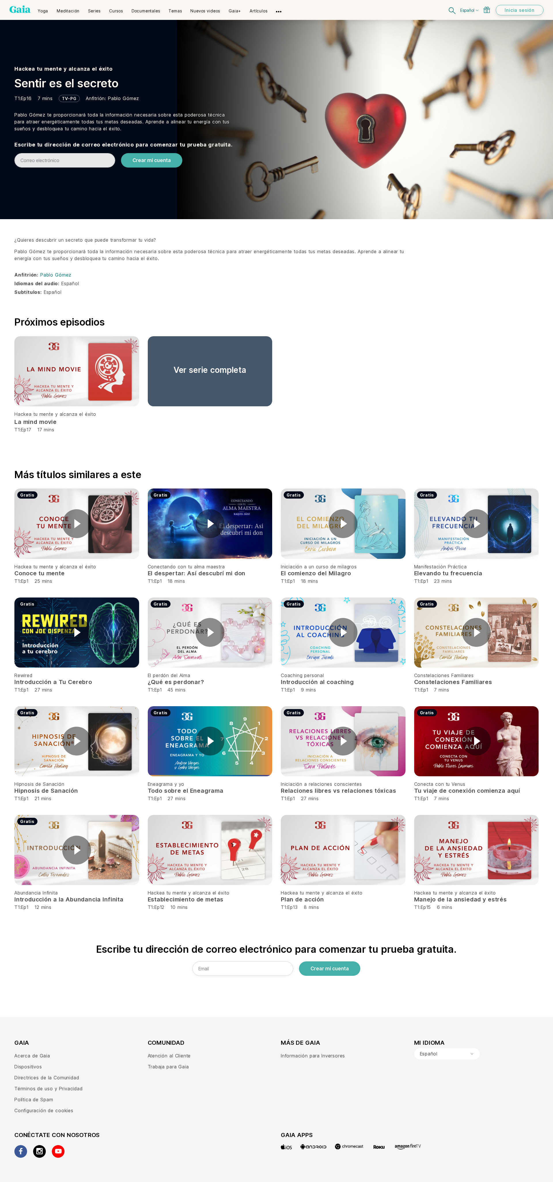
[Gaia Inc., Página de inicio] (20, 9)
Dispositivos (28, 1067)
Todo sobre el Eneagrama (186, 790)
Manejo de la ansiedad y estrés (460, 899)
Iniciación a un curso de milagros (319, 567)
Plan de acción (302, 899)
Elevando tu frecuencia (448, 573)
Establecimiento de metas (186, 899)
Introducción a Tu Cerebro (53, 682)
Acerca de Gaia (32, 1056)
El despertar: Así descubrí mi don (197, 573)
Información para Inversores (313, 1056)
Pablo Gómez (123, 98)
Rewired (23, 675)
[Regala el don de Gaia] (487, 10)
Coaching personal (302, 675)
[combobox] (447, 1054)
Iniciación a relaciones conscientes (321, 784)
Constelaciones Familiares (444, 675)
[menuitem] (43, 9)
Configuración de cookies (43, 1110)
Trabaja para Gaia (168, 1067)
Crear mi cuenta (151, 160)
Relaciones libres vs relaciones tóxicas (338, 790)
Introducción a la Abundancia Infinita (69, 899)
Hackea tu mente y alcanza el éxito (63, 69)
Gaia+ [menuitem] (235, 10)
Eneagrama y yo (166, 784)
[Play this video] (76, 523)
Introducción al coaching (317, 682)
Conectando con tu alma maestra (186, 567)
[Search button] (452, 10)
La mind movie (35, 421)
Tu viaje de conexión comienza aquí (467, 790)
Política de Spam (33, 1099)
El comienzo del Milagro (316, 573)
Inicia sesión (520, 10)
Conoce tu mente (39, 573)
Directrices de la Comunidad (46, 1077)
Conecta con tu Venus (439, 784)
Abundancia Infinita (36, 893)
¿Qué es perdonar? (176, 682)
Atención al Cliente (169, 1056)
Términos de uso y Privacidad (48, 1088)
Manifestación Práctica (440, 567)
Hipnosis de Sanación (39, 784)
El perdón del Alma (169, 675)
